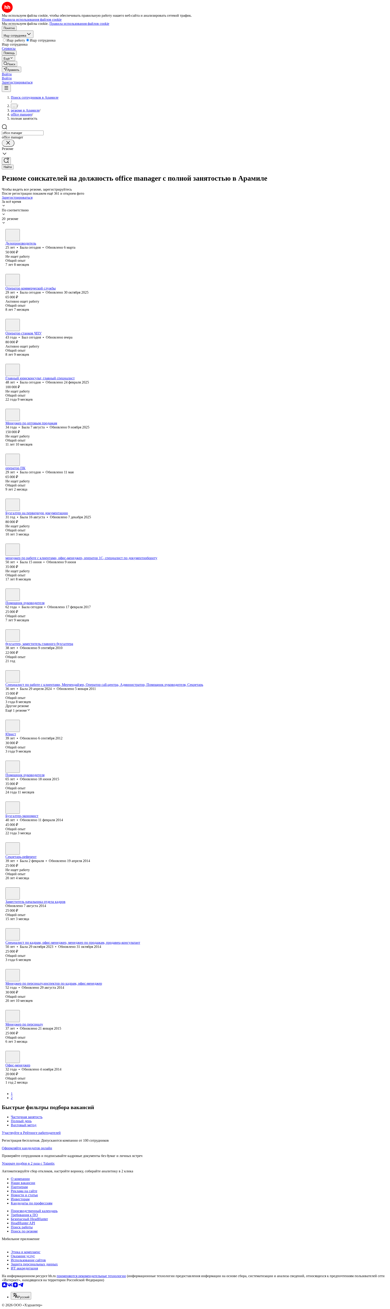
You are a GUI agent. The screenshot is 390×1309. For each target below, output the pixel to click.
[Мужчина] (12, 325)
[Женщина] (12, 235)
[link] (9, 64)
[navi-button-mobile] (6, 88)
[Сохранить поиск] (6, 161)
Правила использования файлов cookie (79, 24)
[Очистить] (8, 143)
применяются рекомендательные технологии (91, 1276)
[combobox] (23, 133)
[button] (7, 74)
